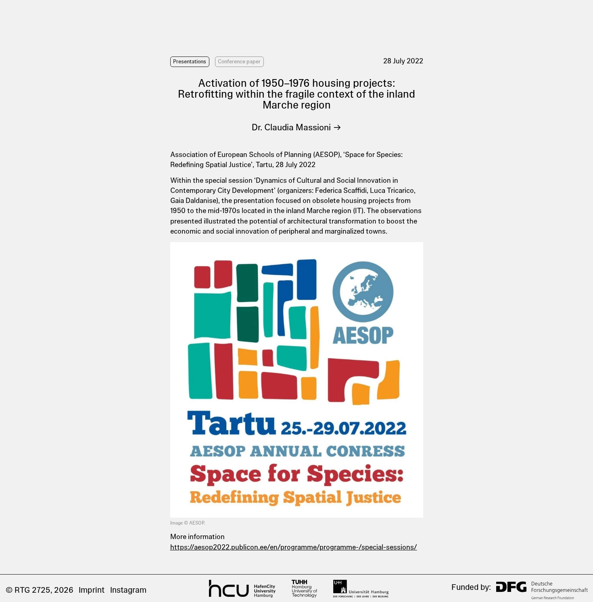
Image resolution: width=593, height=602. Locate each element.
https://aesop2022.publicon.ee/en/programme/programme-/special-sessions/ (293, 547)
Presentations (189, 61)
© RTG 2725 (28, 590)
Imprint (91, 590)
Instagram (128, 590)
